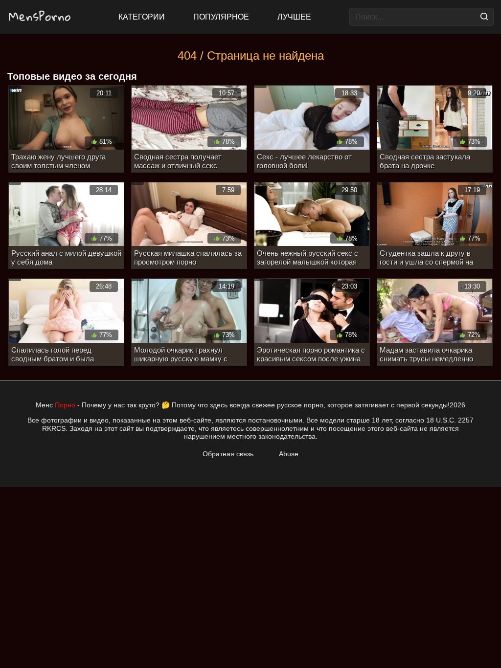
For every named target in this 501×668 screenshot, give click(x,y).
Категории (141, 17)
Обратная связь (228, 454)
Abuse (288, 454)
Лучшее (294, 17)
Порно (65, 405)
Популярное (221, 17)
